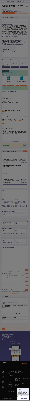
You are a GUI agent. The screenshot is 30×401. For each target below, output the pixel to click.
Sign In (24, 398)
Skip (20, 398)
